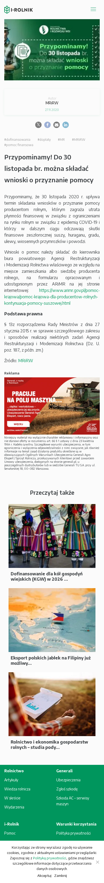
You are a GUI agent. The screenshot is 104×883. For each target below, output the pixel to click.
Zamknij (60, 875)
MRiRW (25, 360)
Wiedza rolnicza (17, 789)
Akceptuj (44, 875)
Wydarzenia (14, 807)
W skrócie (12, 798)
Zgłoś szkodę (67, 789)
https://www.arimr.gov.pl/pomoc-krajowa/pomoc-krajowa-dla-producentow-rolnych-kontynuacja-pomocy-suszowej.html (52, 297)
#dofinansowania (17, 140)
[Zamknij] (97, 862)
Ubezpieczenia (68, 780)
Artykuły (11, 780)
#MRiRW (78, 140)
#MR (61, 140)
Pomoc (9, 833)
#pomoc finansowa (18, 145)
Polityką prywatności (49, 858)
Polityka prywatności (73, 833)
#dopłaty (44, 140)
